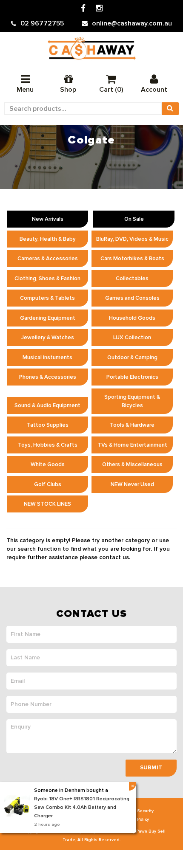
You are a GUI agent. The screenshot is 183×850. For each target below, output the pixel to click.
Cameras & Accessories (47, 258)
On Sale (134, 219)
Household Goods (132, 318)
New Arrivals (47, 219)
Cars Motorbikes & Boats (132, 258)
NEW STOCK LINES (47, 504)
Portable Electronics (132, 377)
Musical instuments (47, 357)
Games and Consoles (132, 298)
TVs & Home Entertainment (132, 445)
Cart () (111, 89)
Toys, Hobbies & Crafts (47, 445)
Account (154, 89)
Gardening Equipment (47, 318)
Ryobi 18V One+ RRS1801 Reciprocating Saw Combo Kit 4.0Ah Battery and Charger (81, 807)
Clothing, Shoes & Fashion (47, 278)
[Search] (170, 108)
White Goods (48, 464)
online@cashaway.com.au (132, 23)
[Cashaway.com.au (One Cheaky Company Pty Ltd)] (92, 48)
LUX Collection (132, 337)
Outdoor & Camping (132, 357)
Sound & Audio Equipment (47, 405)
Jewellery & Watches (47, 337)
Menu (25, 89)
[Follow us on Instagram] (99, 9)
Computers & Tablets (47, 298)
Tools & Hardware (132, 425)
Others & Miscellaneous (132, 464)
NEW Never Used (132, 484)
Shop (68, 89)
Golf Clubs (47, 484)
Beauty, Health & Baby (48, 239)
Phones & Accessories (47, 377)
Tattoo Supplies (48, 425)
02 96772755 (42, 23)
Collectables (132, 278)
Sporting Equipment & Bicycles (132, 401)
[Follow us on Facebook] (83, 9)
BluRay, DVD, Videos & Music (132, 239)
